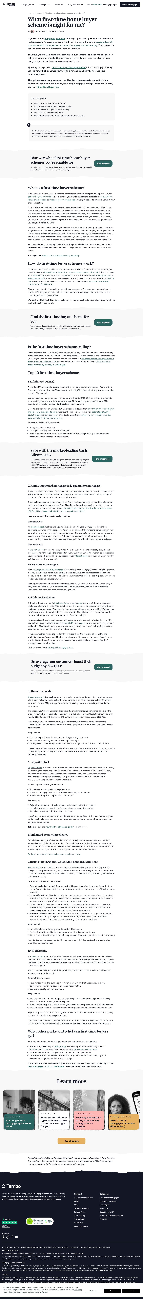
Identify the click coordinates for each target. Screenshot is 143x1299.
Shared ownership (36, 697)
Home (31, 13)
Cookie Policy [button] (78, 1290)
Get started (103, 163)
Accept (131, 1291)
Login (76, 1201)
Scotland (34, 1049)
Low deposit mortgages (109, 1197)
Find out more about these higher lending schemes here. (54, 854)
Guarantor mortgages (108, 1201)
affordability (38, 275)
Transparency (79, 1219)
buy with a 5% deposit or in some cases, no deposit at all (71, 272)
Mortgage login (110, 4)
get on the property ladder (40, 196)
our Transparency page (98, 1268)
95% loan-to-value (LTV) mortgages (68, 623)
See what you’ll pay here (85, 1049)
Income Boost (37, 526)
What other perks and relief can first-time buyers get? (59, 115)
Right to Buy (37, 956)
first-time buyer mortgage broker (69, 67)
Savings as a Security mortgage (48, 569)
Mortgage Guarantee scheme (68, 603)
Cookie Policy (79, 1215)
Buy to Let (104, 1208)
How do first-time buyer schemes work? (52, 106)
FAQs (76, 1205)
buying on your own (55, 38)
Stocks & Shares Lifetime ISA (111, 1215)
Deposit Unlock (35, 767)
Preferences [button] (43, 1292)
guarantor (68, 275)
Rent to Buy (33, 867)
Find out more (102, 458)
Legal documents (81, 1226)
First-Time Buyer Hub (48, 87)
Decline (112, 1291)
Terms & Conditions (82, 1208)
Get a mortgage (129, 4)
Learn (39, 13)
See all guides (71, 1140)
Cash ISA (103, 1219)
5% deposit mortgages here (61, 647)
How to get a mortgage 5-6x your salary (60, 255)
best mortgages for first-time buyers (46, 1066)
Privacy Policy (79, 1212)
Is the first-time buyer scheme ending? (51, 109)
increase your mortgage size (63, 199)
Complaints (78, 1223)
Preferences (94, 1291)
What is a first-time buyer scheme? (49, 103)
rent (50, 867)
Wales (45, 1049)
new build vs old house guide (59, 827)
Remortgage (104, 1205)
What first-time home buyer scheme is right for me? (65, 13)
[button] (27, 4)
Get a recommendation (83, 1197)
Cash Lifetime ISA (107, 1212)
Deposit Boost (36, 549)
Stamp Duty (60, 1046)
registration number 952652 (33, 1268)
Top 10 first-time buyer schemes (48, 112)
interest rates (81, 556)
